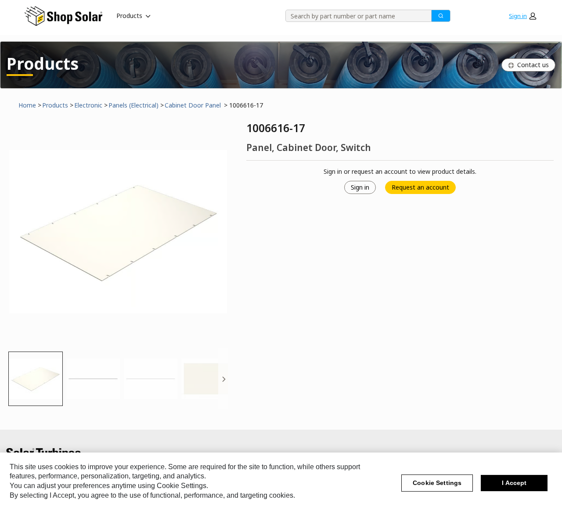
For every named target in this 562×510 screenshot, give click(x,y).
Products (129, 15)
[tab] (35, 379)
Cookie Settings (437, 483)
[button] (522, 16)
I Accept (514, 483)
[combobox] (355, 16)
